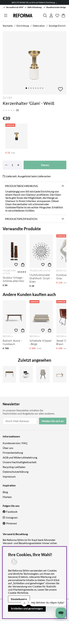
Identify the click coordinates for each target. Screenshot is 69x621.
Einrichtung (23, 25)
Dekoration (39, 25)
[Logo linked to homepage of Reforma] (22, 15)
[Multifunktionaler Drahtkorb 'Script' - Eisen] (41, 251)
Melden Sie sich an (53, 421)
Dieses (45, 165)
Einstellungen (19, 599)
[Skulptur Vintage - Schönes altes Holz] (14, 251)
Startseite (8, 25)
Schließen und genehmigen (27, 608)
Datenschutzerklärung (15, 471)
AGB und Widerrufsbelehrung (20, 457)
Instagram (12, 517)
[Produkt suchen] (45, 15)
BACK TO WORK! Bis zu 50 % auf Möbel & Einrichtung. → (34, 2)
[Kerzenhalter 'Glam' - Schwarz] (16, 136)
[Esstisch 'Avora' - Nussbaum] (14, 317)
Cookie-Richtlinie (18, 592)
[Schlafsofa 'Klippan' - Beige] (41, 317)
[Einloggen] (51, 15)
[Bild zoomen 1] (34, 63)
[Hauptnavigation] (6, 15)
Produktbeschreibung (21, 185)
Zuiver (7, 97)
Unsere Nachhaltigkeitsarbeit (20, 462)
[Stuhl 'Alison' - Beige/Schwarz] (43, 374)
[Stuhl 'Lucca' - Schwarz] (26, 374)
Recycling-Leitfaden (14, 467)
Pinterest (11, 523)
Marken (7, 496)
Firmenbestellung (13, 452)
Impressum (9, 476)
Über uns (8, 447)
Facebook (11, 511)
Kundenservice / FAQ (15, 443)
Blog (5, 492)
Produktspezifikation (21, 218)
